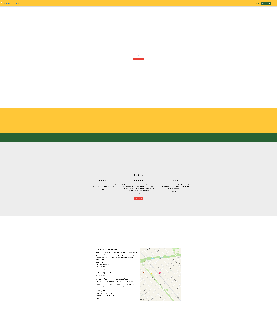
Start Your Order (138, 59)
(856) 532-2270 (102, 275)
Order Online (266, 3)
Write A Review (138, 199)
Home (257, 3)
